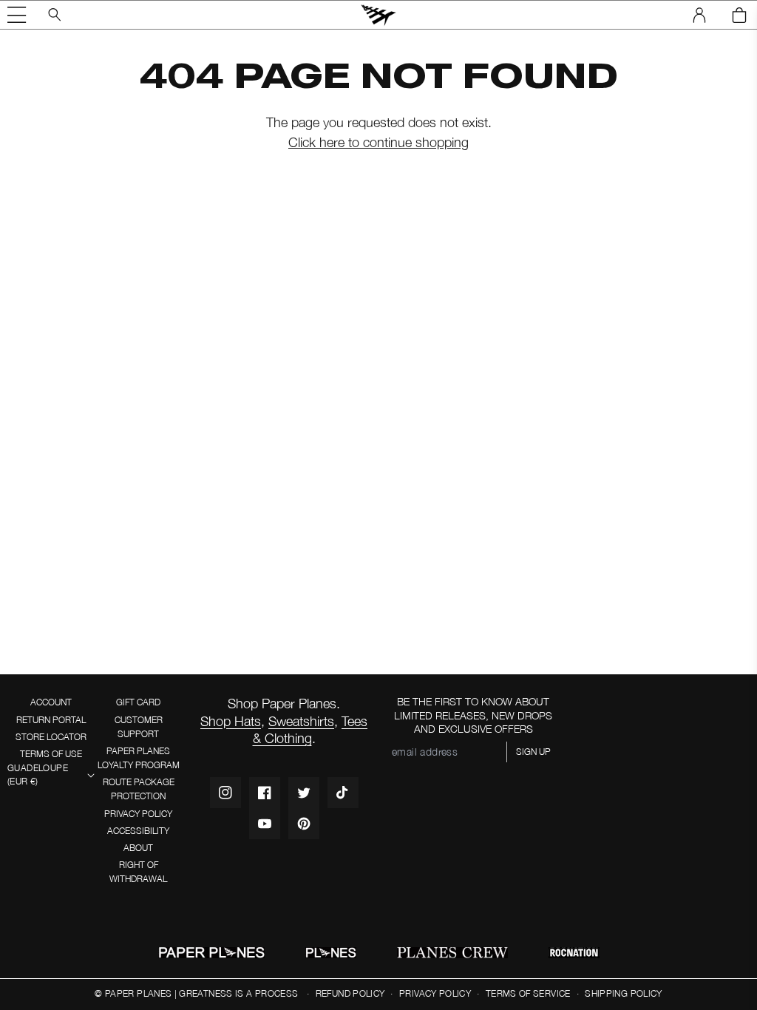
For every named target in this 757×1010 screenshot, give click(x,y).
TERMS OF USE (51, 753)
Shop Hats (230, 721)
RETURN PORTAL (51, 719)
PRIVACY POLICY (138, 813)
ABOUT (138, 847)
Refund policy (350, 993)
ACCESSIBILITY (138, 830)
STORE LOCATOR (51, 736)
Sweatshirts (301, 721)
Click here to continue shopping (378, 142)
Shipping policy (623, 993)
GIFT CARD (138, 702)
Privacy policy (435, 993)
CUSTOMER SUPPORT (139, 726)
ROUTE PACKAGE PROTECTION (138, 788)
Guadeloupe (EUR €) (37, 775)
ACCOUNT (51, 702)
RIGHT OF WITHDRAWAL (138, 871)
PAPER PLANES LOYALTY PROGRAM (139, 757)
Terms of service (528, 993)
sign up (533, 751)
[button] (17, 15)
